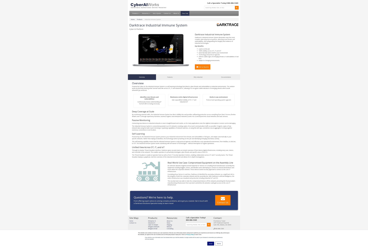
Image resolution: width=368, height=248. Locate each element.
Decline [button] (219, 243)
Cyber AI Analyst (153, 225)
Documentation (226, 77)
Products (135, 13)
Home (133, 19)
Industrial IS (151, 223)
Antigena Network (153, 227)
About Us (176, 13)
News (168, 223)
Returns (169, 227)
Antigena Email (152, 229)
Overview (142, 77)
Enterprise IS (152, 221)
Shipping (169, 225)
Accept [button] (210, 243)
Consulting (170, 229)
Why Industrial (198, 77)
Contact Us (167, 13)
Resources (145, 13)
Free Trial (185, 13)
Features (170, 77)
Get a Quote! (157, 13)
